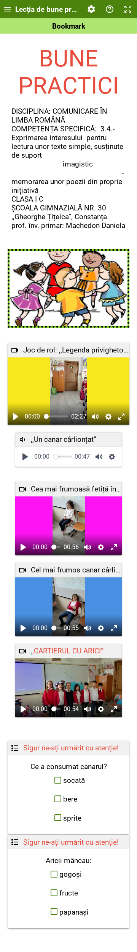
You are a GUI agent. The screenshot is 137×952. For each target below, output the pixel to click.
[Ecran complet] (128, 9)
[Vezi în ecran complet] (121, 417)
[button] (68, 780)
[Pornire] (16, 417)
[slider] (56, 416)
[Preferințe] (91, 9)
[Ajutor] (109, 9)
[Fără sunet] (95, 417)
